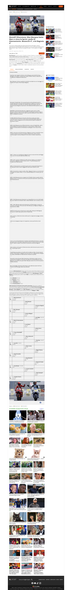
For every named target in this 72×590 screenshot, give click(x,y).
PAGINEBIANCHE (35, 587)
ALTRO (54, 6)
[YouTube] (35, 583)
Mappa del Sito (53, 579)
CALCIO (19, 6)
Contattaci (48, 579)
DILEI (43, 587)
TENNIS (45, 6)
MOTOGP (16, 14)
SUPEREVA (58, 587)
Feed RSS (57, 579)
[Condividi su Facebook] (40, 402)
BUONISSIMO (55, 587)
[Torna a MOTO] (10, 9)
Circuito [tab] (32, 69)
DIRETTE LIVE (33, 6)
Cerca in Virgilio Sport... (25, 579)
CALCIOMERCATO (25, 6)
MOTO (41, 6)
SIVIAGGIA (46, 587)
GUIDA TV (50, 6)
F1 (37, 6)
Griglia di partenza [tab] (19, 69)
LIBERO (13, 587)
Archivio (61, 579)
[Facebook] (32, 583)
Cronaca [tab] (12, 69)
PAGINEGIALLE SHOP (26, 587)
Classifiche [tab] (26, 69)
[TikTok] (37, 583)
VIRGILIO (15, 587)
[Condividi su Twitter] (42, 402)
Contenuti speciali (42, 579)
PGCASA (31, 587)
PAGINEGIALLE (20, 587)
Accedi (60, 6)
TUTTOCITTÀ (40, 587)
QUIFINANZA (50, 587)
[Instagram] (40, 583)
